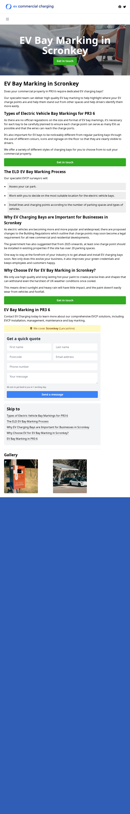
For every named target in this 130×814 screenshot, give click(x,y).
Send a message (52, 394)
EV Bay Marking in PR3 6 (22, 439)
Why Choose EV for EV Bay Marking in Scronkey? (38, 433)
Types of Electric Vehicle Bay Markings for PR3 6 (37, 416)
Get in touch (65, 61)
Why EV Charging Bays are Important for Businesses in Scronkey (48, 427)
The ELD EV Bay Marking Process (28, 421)
